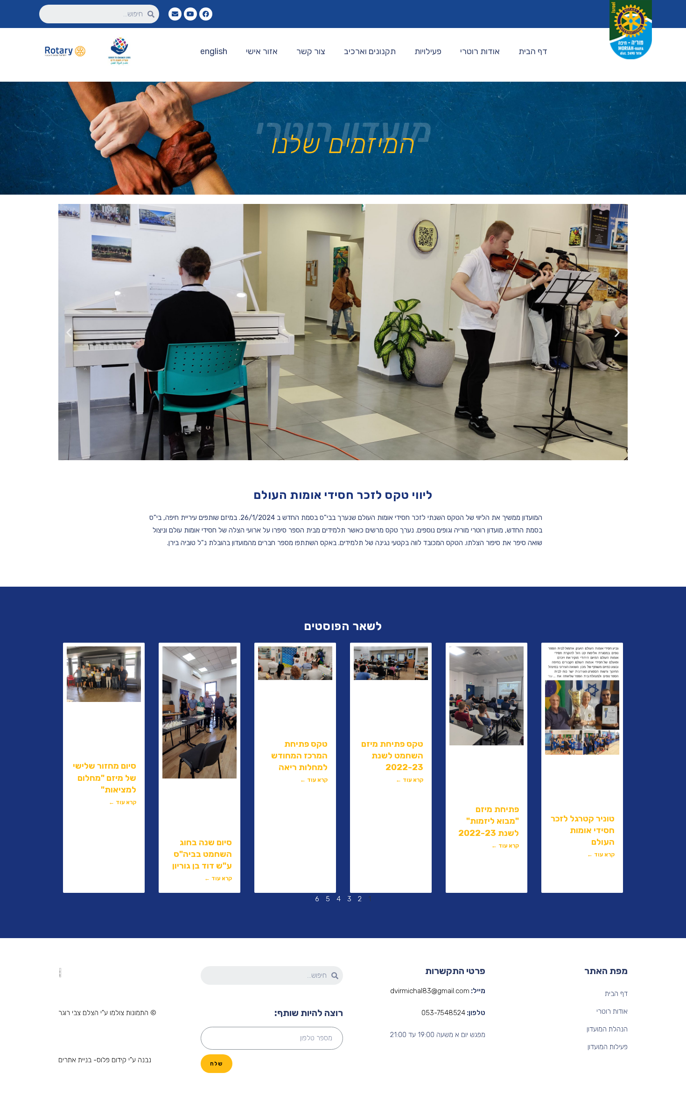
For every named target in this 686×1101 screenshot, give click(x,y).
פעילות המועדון (608, 1047)
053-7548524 (443, 1013)
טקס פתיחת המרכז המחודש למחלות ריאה (299, 755)
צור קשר (310, 51)
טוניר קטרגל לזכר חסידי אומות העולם (583, 830)
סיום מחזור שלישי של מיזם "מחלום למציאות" (104, 777)
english (213, 51)
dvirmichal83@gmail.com (429, 991)
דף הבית (532, 51)
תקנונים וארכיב (370, 51)
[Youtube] (190, 14)
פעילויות (427, 51)
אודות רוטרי (480, 51)
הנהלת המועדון (607, 1029)
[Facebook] (205, 14)
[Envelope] (175, 14)
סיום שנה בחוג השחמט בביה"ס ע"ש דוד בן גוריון (202, 854)
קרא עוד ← (601, 854)
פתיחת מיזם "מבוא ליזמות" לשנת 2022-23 (488, 821)
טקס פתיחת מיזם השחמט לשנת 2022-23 (392, 755)
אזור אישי (262, 51)
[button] (107, 1013)
